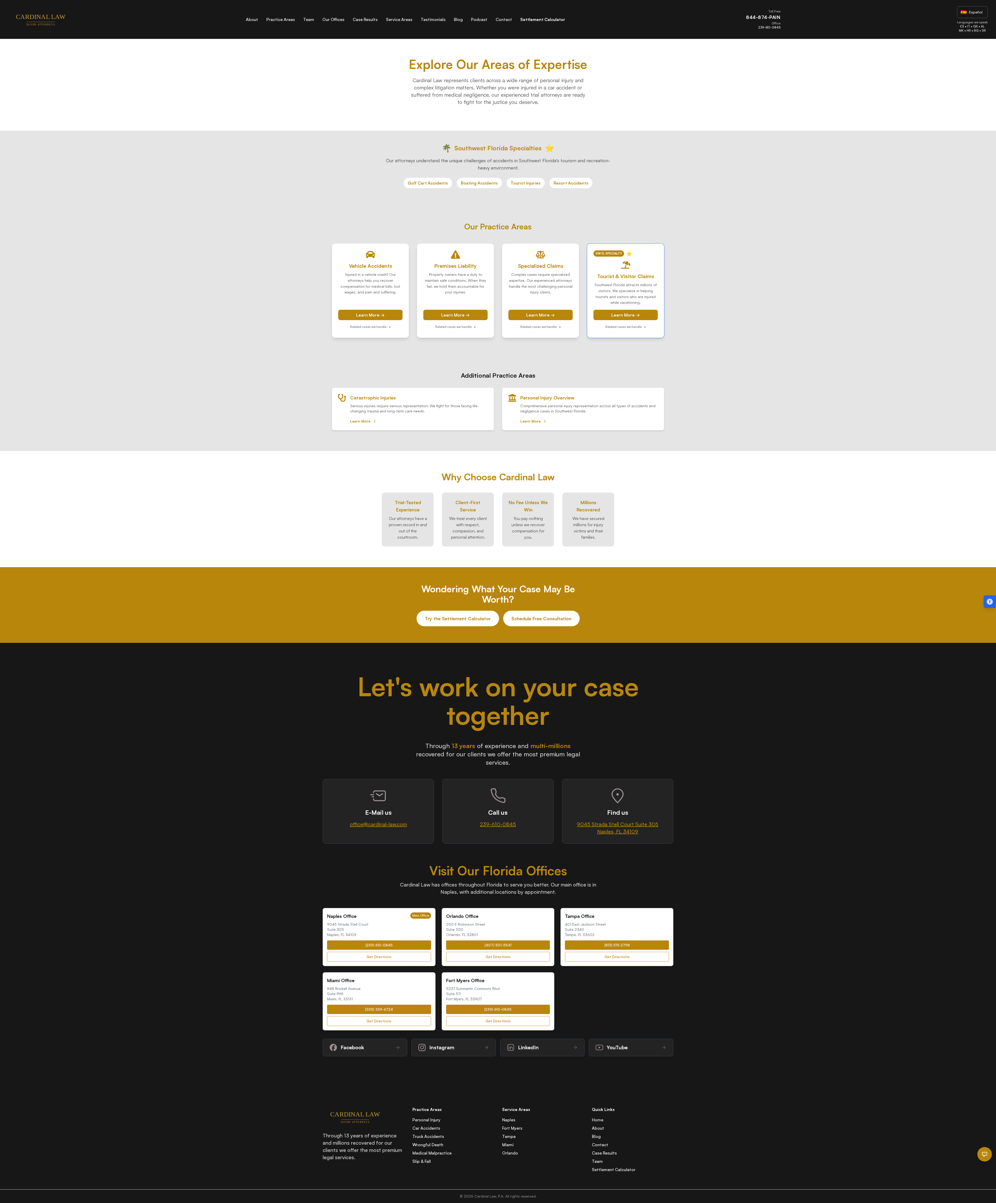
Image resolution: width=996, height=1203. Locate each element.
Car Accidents (426, 1128)
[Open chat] (984, 1154)
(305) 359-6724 (379, 1009)
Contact (504, 19)
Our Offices (333, 19)
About (252, 19)
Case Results (365, 19)
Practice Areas (280, 19)
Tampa (509, 1136)
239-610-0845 (769, 27)
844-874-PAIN (763, 17)
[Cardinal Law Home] (40, 19)
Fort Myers (512, 1128)
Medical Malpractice (432, 1153)
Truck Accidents (428, 1136)
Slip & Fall (421, 1161)
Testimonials (433, 19)
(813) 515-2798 (617, 945)
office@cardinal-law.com (378, 824)
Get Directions (378, 956)
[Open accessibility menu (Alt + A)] (990, 601)
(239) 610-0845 (379, 945)
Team (308, 19)
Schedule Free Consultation (541, 618)
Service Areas (399, 19)
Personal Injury (426, 1119)
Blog (458, 19)
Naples (508, 1119)
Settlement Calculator (542, 19)
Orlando (510, 1153)
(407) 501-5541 (498, 945)
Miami (508, 1144)
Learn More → (370, 315)
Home (597, 1119)
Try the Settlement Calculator (458, 618)
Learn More (360, 421)
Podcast (479, 19)
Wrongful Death (427, 1144)
